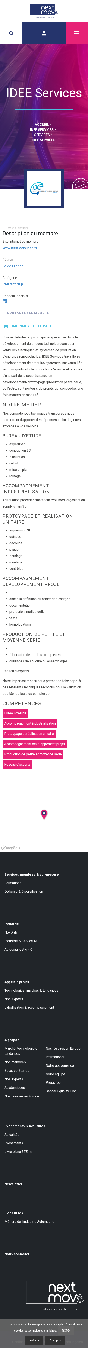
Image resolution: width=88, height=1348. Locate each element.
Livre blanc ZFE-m (18, 1152)
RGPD (66, 1330)
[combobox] (11, 33)
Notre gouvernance (60, 1066)
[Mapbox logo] (10, 847)
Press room (54, 1083)
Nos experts (13, 999)
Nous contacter (17, 1254)
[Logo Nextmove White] (55, 1295)
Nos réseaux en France (21, 1096)
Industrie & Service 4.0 (21, 941)
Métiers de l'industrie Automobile (29, 1222)
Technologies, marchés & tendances (31, 990)
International (55, 1057)
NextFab (10, 932)
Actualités (11, 1135)
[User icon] (44, 33)
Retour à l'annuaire (17, 227)
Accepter (55, 1340)
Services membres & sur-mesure (31, 874)
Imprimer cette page (32, 326)
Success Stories (16, 1071)
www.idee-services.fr (20, 248)
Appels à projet (16, 982)
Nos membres (15, 1062)
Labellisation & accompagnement (29, 1008)
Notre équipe (55, 1074)
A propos (11, 1040)
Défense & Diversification (23, 891)
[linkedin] (5, 301)
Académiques (14, 1088)
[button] (49, 824)
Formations (12, 883)
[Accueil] (44, 11)
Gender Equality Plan (61, 1091)
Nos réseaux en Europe (63, 1048)
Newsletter (13, 1184)
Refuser (34, 1340)
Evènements (13, 1143)
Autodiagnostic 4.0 (18, 950)
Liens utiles (13, 1213)
